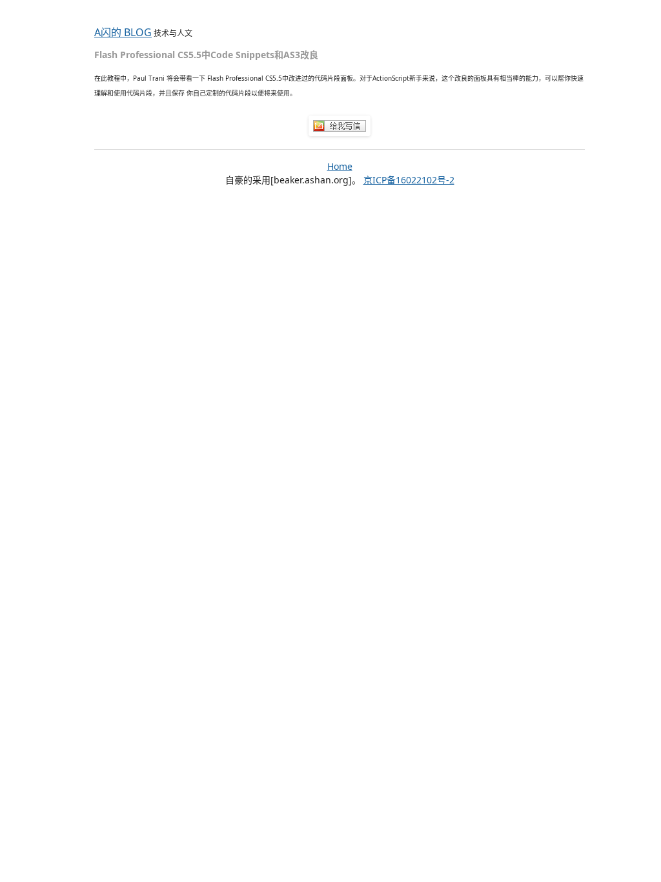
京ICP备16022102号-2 (408, 180)
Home (339, 166)
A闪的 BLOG (123, 32)
